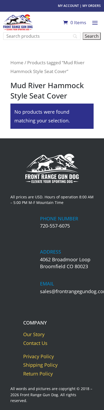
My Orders (91, 5)
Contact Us (35, 343)
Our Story (34, 334)
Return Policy (38, 373)
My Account (68, 5)
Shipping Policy (40, 365)
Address (50, 252)
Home (16, 62)
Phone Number (59, 218)
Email (47, 283)
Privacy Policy (38, 356)
